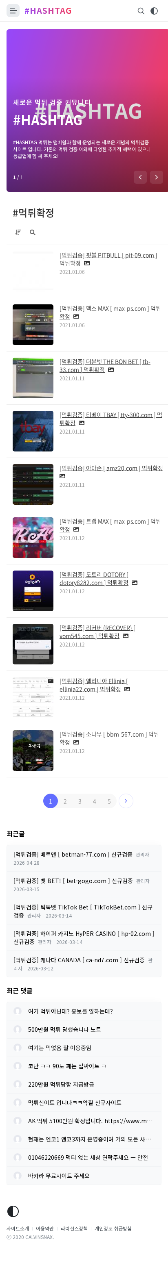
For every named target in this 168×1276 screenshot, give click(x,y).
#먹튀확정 (33, 212)
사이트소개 (18, 1228)
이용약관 (45, 1228)
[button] (140, 177)
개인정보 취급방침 (113, 1228)
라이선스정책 (74, 1228)
